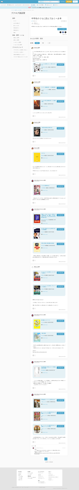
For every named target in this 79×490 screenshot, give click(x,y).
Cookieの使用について (27, 487)
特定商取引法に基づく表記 (19, 487)
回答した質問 (16, 40)
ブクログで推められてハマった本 (20, 56)
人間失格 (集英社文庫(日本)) (46, 127)
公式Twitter (50, 478)
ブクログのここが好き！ (19, 52)
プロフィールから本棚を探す (32, 477)
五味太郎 (43, 67)
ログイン (75, 1)
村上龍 (42, 322)
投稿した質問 (16, 37)
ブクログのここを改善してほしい (20, 49)
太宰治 (42, 129)
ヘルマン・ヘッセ (44, 89)
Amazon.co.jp (44, 70)
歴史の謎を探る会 (44, 219)
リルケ (42, 103)
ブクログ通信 (20, 478)
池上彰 (42, 231)
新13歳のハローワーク (45, 320)
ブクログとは (62, 1)
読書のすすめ (20, 479)
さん (36, 47)
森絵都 (42, 155)
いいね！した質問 (17, 42)
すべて (15, 20)
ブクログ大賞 (20, 477)
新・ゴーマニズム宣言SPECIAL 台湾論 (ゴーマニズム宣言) (48, 426)
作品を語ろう (16, 27)
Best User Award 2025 (41, 481)
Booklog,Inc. (59, 488)
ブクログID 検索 (30, 478)
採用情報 (43, 487)
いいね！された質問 (18, 44)
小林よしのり (43, 401)
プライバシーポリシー (35, 487)
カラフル (43, 153)
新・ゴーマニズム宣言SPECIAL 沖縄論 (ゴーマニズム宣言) (48, 413)
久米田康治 (43, 187)
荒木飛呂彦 (43, 370)
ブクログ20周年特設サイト (42, 482)
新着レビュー (20, 475)
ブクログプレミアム (41, 477)
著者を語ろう (16, 30)
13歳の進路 (43, 333)
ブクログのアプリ (40, 476)
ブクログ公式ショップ (41, 478)
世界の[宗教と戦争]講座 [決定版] (47, 243)
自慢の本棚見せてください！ (20, 54)
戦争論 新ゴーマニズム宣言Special (48, 399)
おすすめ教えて (17, 23)
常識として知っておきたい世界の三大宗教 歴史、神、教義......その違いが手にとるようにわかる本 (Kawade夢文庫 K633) (48, 216)
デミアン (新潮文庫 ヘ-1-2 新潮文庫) (48, 87)
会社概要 (40, 487)
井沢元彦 (43, 245)
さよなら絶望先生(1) (45, 185)
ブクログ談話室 (20, 476)
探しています (16, 25)
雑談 (14, 32)
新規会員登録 (69, 1)
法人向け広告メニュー (51, 475)
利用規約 (13, 487)
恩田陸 (42, 275)
